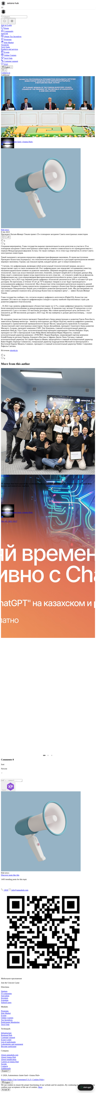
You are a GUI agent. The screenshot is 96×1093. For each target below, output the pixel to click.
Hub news (5, 230)
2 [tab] (48, 755)
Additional (5, 75)
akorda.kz (14, 350)
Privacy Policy (7, 1080)
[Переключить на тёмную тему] (4, 70)
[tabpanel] (47, 446)
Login (9, 25)
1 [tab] (44, 755)
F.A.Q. (29, 1080)
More (40, 1087)
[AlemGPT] (86, 1087)
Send (4, 790)
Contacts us (5, 73)
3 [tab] (51, 755)
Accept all (5, 1090)
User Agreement (19, 1080)
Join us (4, 25)
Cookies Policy (38, 1080)
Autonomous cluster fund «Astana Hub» (17, 142)
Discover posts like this (10, 875)
